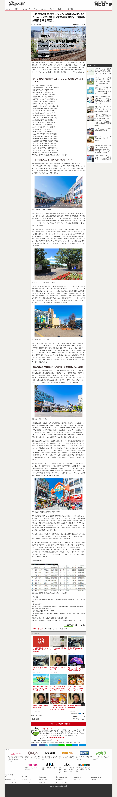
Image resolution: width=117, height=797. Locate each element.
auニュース (77, 779)
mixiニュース (77, 777)
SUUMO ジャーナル (78, 719)
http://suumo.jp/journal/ (56, 737)
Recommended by (75, 713)
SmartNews (25, 777)
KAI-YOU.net (43, 779)
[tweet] (48, 745)
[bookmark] (79, 745)
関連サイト (9, 750)
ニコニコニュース (96, 777)
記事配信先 (9, 775)
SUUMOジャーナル (79, 24)
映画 (16, 9)
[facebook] (38, 745)
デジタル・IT (26, 9)
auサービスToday (61, 782)
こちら (56, 740)
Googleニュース (44, 777)
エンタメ (43, 9)
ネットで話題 (69, 9)
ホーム (8, 9)
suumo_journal (51, 739)
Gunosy (7, 777)
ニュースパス (26, 782)
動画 (59, 9)
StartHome (42, 782)
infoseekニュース (10, 779)
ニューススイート (10, 782)
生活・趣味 (35, 719)
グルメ (52, 9)
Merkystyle (59, 779)
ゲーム (35, 9)
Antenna (93, 779)
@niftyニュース (26, 779)
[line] (65, 745)
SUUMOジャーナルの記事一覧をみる (58, 724)
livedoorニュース (61, 777)
